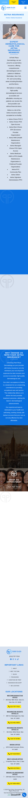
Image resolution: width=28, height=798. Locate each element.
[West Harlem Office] (4, 761)
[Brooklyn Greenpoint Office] (4, 775)
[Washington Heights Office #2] (4, 731)
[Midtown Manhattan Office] (4, 698)
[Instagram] (13, 659)
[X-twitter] (15, 659)
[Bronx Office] (4, 747)
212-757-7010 (14, 487)
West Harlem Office (15, 759)
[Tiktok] (18, 659)
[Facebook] (11, 659)
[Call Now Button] (24, 795)
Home (8, 18)
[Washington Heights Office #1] (4, 715)
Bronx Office (15, 744)
